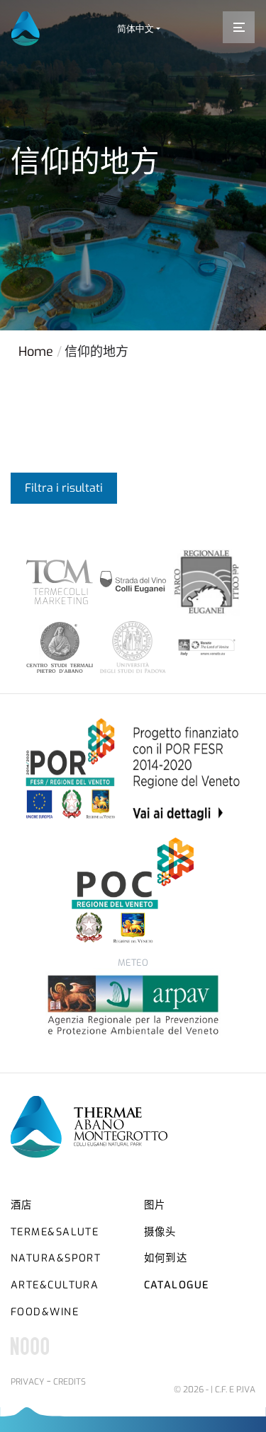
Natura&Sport (56, 1258)
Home (35, 351)
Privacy (27, 1381)
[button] (139, 28)
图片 (155, 1205)
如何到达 (166, 1258)
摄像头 (160, 1232)
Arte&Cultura (55, 1285)
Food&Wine (45, 1312)
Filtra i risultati (64, 487)
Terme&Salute (55, 1232)
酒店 (22, 1205)
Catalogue (176, 1285)
